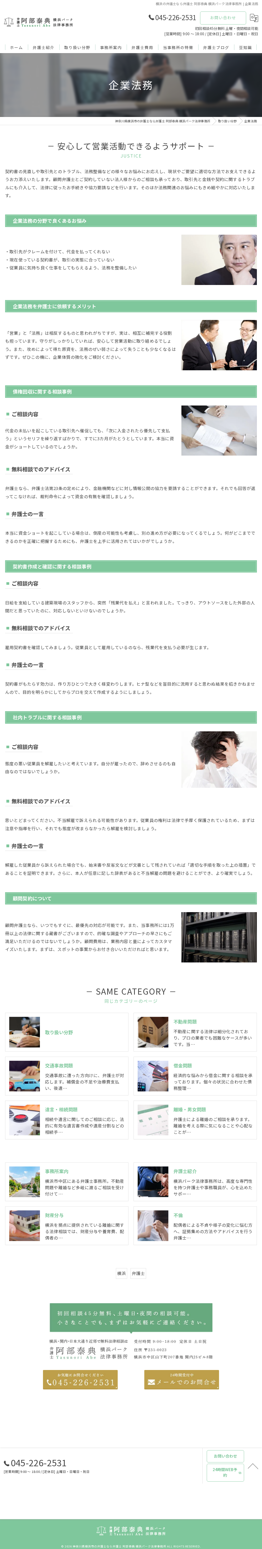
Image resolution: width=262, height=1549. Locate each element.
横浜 (121, 1273)
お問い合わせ (223, 17)
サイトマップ (152, 1513)
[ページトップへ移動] (253, 1466)
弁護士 (138, 1273)
